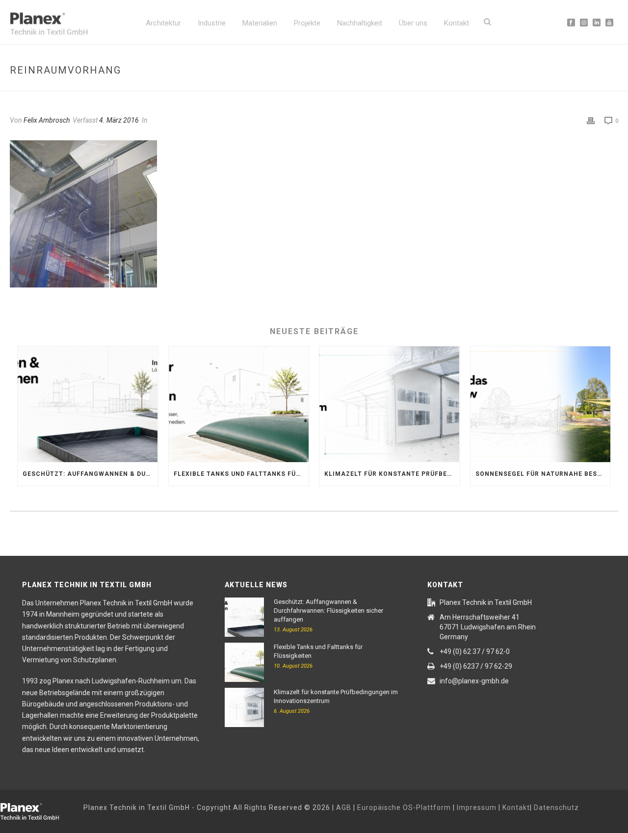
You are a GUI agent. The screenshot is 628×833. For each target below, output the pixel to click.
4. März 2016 (119, 120)
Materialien (259, 23)
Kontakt (456, 23)
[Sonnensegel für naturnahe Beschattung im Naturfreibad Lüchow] (541, 404)
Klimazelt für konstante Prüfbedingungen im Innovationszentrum (392, 473)
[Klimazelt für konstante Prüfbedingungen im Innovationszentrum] (389, 404)
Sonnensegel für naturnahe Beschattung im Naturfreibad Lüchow (543, 473)
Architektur (163, 23)
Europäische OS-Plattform (404, 807)
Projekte (307, 23)
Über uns (413, 23)
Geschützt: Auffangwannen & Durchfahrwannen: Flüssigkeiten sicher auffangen (90, 473)
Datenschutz (556, 807)
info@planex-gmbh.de (474, 681)
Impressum (477, 807)
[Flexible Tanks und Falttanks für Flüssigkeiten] (239, 404)
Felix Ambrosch (47, 120)
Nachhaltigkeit (359, 23)
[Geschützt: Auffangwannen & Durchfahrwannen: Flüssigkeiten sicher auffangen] (88, 404)
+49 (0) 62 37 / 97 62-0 (475, 651)
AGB (343, 807)
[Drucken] (591, 121)
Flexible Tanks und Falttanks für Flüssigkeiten (241, 473)
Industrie (212, 23)
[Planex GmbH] (37, 810)
